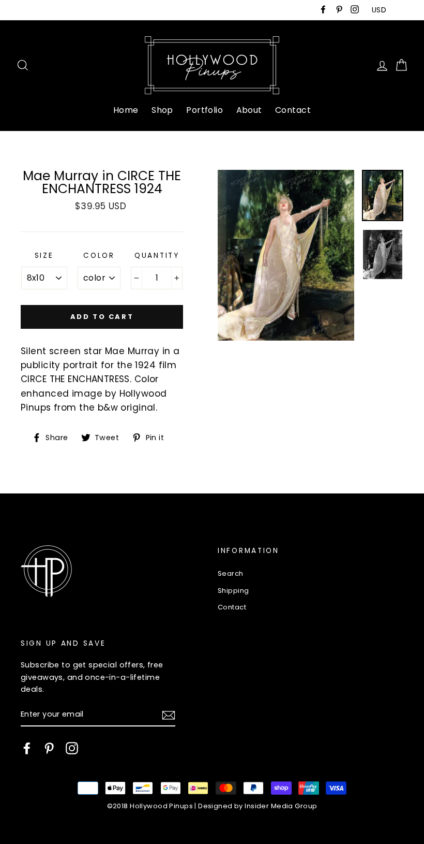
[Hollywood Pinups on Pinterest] (49, 748)
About (249, 110)
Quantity (156, 255)
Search (231, 573)
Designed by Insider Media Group (257, 806)
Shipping (233, 590)
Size (44, 255)
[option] (286, 255)
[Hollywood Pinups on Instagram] (72, 748)
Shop (162, 110)
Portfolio (204, 110)
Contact (293, 110)
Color (99, 255)
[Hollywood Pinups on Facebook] (27, 748)
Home (126, 110)
